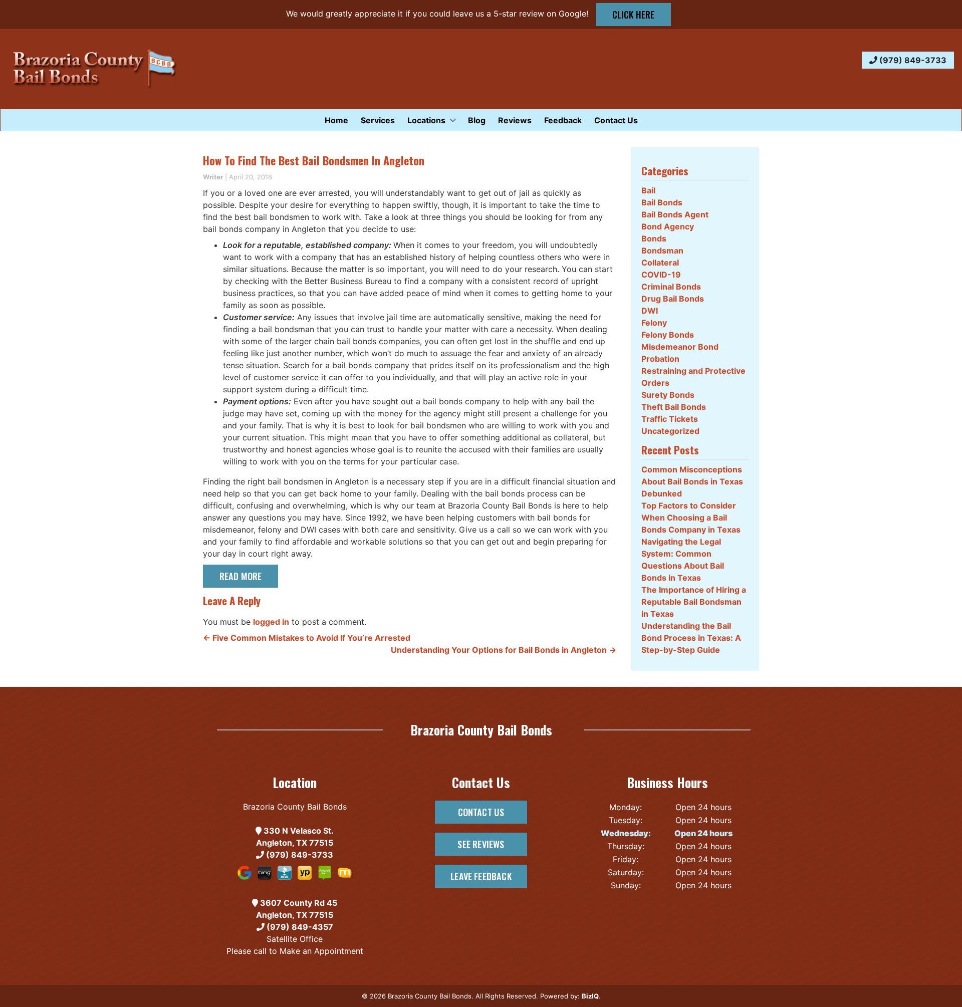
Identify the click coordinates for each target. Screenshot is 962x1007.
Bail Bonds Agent (674, 214)
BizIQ (590, 996)
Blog (477, 120)
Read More (240, 576)
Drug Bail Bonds (672, 299)
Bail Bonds (661, 202)
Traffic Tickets (669, 419)
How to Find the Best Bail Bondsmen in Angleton (313, 160)
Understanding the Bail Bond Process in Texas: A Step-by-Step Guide (691, 638)
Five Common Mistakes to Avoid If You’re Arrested (306, 638)
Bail (648, 190)
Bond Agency (667, 226)
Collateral (660, 263)
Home (336, 120)
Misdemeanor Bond (679, 347)
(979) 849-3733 (911, 60)
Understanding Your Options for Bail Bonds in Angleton (503, 650)
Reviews (515, 120)
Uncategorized (670, 431)
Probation (660, 359)
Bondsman (662, 250)
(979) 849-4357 (299, 927)
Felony (654, 323)
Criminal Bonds (671, 287)
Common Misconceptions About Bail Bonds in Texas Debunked (692, 481)
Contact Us (616, 120)
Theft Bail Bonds (673, 407)
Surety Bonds (667, 395)
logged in (271, 622)
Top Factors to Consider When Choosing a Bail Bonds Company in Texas (691, 517)
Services (378, 120)
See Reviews (480, 844)
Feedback (563, 120)
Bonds (653, 238)
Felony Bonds (667, 335)
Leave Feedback (481, 876)
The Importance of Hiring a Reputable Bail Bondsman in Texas (693, 602)
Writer (213, 177)
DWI (649, 311)
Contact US (481, 812)
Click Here (633, 14)
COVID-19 (661, 275)
